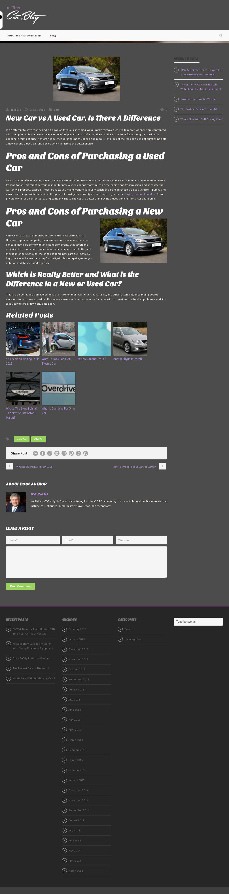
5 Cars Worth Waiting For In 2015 (22, 361)
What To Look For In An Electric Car (56, 361)
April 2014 (75, 860)
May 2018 (75, 719)
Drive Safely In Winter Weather (198, 99)
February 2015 (77, 770)
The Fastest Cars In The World (198, 109)
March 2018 (76, 739)
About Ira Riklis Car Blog (24, 35)
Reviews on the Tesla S (92, 359)
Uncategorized (133, 639)
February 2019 (77, 629)
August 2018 (76, 689)
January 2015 (77, 780)
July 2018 (74, 699)
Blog (53, 35)
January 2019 (77, 639)
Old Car (38, 439)
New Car (22, 439)
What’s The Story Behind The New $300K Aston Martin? (21, 413)
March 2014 (76, 870)
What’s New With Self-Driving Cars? (201, 119)
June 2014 (75, 840)
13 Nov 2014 (37, 109)
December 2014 (78, 790)
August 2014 (76, 820)
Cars (56, 109)
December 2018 (78, 649)
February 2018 (77, 750)
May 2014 (75, 850)
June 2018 (75, 709)
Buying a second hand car (140, 194)
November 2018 (78, 659)
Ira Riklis (16, 109)
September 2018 (79, 679)
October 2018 (77, 669)
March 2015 (76, 760)
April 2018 (75, 729)
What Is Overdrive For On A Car (58, 411)
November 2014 (78, 800)
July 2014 (74, 830)
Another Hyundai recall (127, 359)
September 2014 (79, 810)
